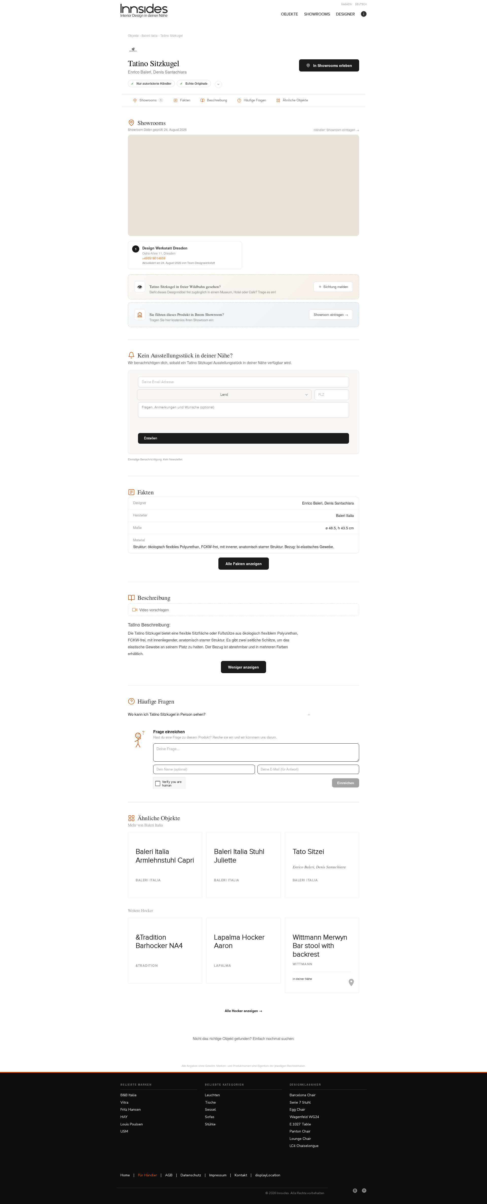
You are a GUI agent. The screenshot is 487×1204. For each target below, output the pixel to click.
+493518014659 (153, 258)
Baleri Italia (150, 35)
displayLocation (267, 1175)
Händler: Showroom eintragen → (336, 130)
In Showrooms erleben (332, 65)
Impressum (218, 1175)
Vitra (124, 1102)
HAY (124, 1117)
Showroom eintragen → (331, 314)
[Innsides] (152, 10)
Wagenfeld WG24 (304, 1117)
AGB (168, 1175)
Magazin (346, 4)
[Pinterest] (364, 1190)
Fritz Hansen (130, 1109)
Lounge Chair (300, 1138)
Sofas (209, 1117)
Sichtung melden (335, 286)
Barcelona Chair (303, 1095)
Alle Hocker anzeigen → (243, 1010)
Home (125, 1175)
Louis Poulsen (131, 1124)
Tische (210, 1102)
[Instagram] (355, 1190)
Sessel (210, 1109)
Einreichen (345, 782)
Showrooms (317, 14)
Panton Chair (300, 1131)
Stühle (210, 1124)
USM (124, 1131)
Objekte (289, 14)
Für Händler (147, 1175)
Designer (345, 14)
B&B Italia (128, 1095)
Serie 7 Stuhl (300, 1102)
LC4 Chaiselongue (304, 1145)
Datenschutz (191, 1175)
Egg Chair (297, 1109)
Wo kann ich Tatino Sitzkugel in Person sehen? (219, 713)
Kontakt (241, 1175)
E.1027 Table (300, 1124)
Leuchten (212, 1095)
